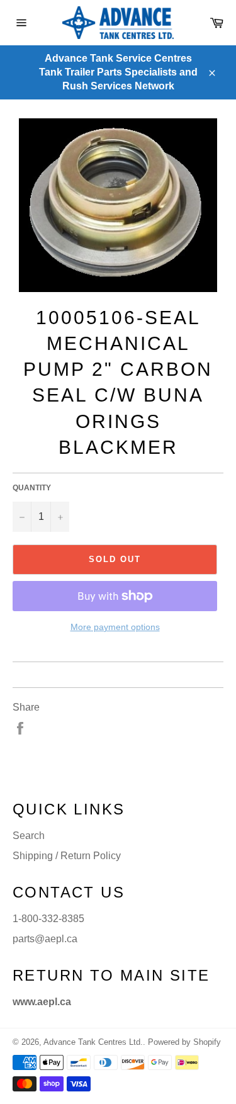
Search (29, 835)
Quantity (32, 487)
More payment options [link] (115, 627)
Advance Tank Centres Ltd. (93, 1042)
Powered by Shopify (184, 1042)
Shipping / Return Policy (67, 855)
